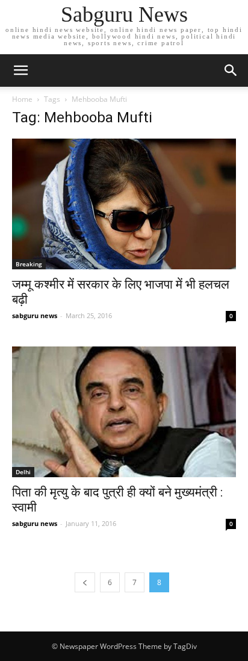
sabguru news (34, 315)
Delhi (23, 472)
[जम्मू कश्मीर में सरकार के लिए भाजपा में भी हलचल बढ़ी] (124, 204)
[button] (231, 70)
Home (22, 99)
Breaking (29, 264)
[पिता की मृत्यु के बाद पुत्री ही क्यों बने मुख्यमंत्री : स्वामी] (124, 411)
